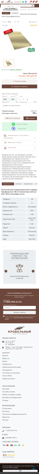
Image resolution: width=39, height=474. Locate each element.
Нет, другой (15, 13)
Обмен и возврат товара (11, 394)
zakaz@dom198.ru (11, 437)
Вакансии (6, 417)
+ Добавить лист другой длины (11, 105)
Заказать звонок (19, 312)
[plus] (27, 99)
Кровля (5, 355)
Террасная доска (8, 379)
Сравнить (34, 21)
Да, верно (6, 13)
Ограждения (7, 370)
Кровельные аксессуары (11, 367)
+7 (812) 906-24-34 (17, 1)
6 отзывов (5, 25)
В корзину (31, 118)
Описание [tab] (18, 184)
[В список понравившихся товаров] (22, 22)
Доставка (5, 389)
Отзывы (5, 400)
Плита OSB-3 (7, 376)
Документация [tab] (28, 184)
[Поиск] (32, 5)
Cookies (16, 467)
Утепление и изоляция (11, 373)
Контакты (5, 411)
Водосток (5, 358)
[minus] (20, 99)
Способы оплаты (8, 392)
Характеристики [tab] (8, 184)
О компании (7, 408)
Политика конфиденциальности (14, 414)
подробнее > (16, 118)
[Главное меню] (2, 2)
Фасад (4, 361)
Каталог (6, 353)
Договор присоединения (11, 397)
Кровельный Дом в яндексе (9, 456)
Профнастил (7, 364)
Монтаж (5, 420)
